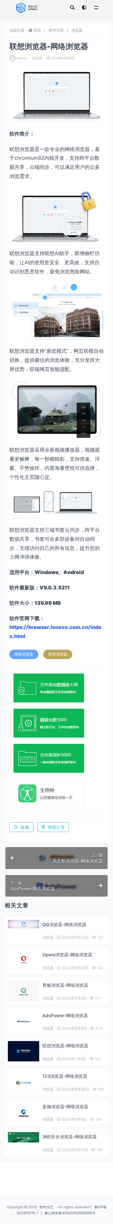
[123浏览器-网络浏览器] (23, 1082)
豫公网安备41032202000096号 (70, 1213)
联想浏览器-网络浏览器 (65, 1045)
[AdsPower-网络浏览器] (23, 1021)
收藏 (24, 827)
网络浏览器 (23, 654)
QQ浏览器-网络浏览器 (64, 924)
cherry (22, 58)
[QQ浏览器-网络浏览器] (23, 924)
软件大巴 (46, 1207)
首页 (37, 30)
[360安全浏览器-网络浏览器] (23, 1137)
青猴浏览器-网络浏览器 (65, 985)
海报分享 (56, 827)
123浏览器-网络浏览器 (64, 1076)
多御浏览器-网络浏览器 (65, 1106)
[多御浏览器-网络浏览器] (23, 1113)
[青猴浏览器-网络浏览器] (23, 991)
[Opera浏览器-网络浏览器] (23, 960)
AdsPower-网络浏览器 (65, 1015)
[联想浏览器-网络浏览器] (23, 1051)
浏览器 (77, 30)
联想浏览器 (57, 654)
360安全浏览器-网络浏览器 (69, 1136)
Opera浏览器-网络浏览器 (67, 954)
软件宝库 (56, 30)
